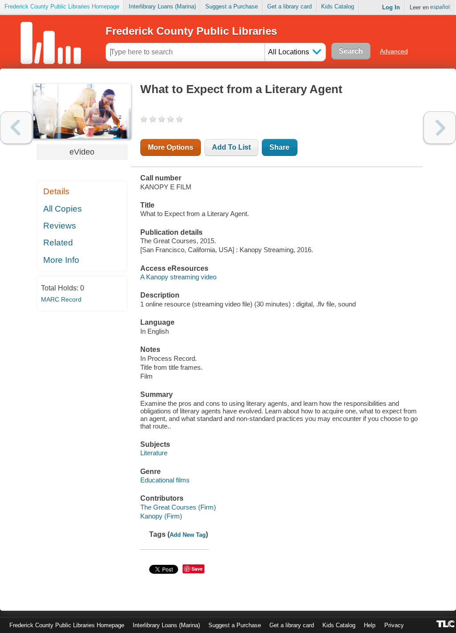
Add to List (231, 147)
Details (56, 191)
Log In (391, 7)
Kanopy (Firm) (161, 516)
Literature (153, 453)
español (440, 7)
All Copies (62, 208)
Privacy (394, 625)
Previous (16, 127)
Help (369, 625)
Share (279, 147)
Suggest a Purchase (231, 6)
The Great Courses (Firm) (178, 507)
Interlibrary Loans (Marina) (162, 6)
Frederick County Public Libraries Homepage (61, 6)
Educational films (165, 480)
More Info (61, 260)
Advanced (394, 51)
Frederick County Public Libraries (191, 31)
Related (58, 242)
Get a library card (289, 6)
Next (439, 127)
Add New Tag (188, 534)
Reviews (59, 225)
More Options (170, 147)
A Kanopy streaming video (178, 277)
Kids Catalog (337, 6)
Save (197, 568)
